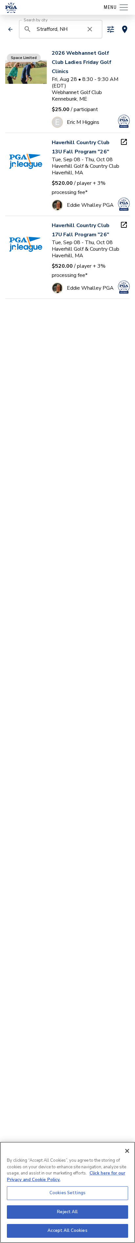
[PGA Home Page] (11, 7)
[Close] (127, 1151)
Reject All (67, 1212)
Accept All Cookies (67, 1230)
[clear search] (90, 29)
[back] (10, 29)
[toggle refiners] (110, 29)
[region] (67, 1192)
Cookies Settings (67, 1193)
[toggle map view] (124, 29)
